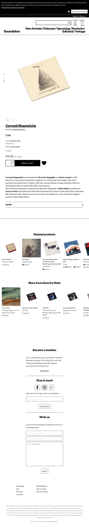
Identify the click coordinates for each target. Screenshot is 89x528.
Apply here (44, 371)
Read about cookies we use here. (13, 7)
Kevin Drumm (6, 259)
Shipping (20, 486)
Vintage (80, 31)
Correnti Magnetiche (21, 126)
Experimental (15, 147)
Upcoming (63, 28)
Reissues (49, 28)
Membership (42, 486)
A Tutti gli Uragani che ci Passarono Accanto (10, 311)
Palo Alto (46, 308)
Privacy (19, 492)
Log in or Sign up (79, 16)
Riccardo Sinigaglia (19, 129)
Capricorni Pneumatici (30, 308)
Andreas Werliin (55, 264)
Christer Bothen (48, 259)
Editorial (67, 31)
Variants (25, 310)
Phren (65, 264)
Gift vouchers (42, 492)
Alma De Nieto (15, 141)
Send (44, 471)
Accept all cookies (79, 11)
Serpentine (46, 266)
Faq (17, 489)
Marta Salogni (68, 259)
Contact (19, 494)
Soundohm (12, 31)
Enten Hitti (6, 308)
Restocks (78, 28)
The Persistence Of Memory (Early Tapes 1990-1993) (52, 312)
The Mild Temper (7, 262)
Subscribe (44, 406)
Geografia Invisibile (69, 310)
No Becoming (26, 262)
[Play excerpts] (8, 120)
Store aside (41, 489)
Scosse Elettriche (69, 308)
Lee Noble (25, 259)
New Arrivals (33, 28)
